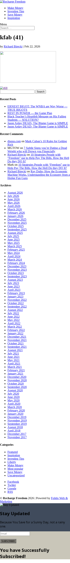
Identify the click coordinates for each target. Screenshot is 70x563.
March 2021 (14, 366)
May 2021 (13, 360)
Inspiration (13, 18)
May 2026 (13, 202)
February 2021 (16, 370)
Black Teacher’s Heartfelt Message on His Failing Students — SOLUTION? (36, 118)
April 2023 (13, 289)
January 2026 (15, 216)
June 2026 (13, 199)
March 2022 (14, 326)
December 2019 (16, 417)
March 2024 (14, 259)
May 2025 (13, 242)
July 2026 (13, 196)
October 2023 (15, 273)
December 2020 (16, 376)
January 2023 (15, 296)
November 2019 (17, 420)
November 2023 (17, 269)
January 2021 (15, 373)
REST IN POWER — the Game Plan (29, 113)
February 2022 (16, 330)
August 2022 (15, 309)
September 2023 (17, 276)
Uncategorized (16, 475)
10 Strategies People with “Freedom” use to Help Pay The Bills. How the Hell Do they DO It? (38, 158)
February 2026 (16, 212)
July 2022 (13, 313)
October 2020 (15, 383)
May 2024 (13, 253)
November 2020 (17, 380)
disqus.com (14, 141)
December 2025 (16, 219)
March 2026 (14, 209)
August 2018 (15, 427)
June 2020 (13, 397)
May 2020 (13, 400)
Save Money (14, 14)
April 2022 (13, 323)
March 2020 (14, 407)
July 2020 (13, 393)
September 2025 (17, 229)
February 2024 (16, 263)
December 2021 (16, 336)
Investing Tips (15, 11)
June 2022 (13, 316)
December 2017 (16, 433)
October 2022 (15, 303)
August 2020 (15, 390)
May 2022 (13, 320)
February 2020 (16, 410)
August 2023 (15, 279)
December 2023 (16, 266)
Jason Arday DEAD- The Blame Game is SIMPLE (37, 123)
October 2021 (15, 343)
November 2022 (17, 299)
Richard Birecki (13, 46)
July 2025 (13, 236)
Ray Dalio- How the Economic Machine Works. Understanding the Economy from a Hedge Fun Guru (38, 175)
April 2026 (13, 206)
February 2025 (16, 249)
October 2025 (15, 226)
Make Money (15, 7)
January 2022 (15, 333)
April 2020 (13, 403)
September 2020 (17, 387)
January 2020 (15, 413)
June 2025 (13, 239)
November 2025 (17, 222)
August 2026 (15, 192)
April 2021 (13, 363)
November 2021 (17, 340)
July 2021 (13, 353)
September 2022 (17, 306)
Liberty (11, 462)
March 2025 (14, 246)
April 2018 (13, 430)
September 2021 (17, 346)
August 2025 (15, 232)
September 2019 (17, 423)
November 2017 (17, 437)
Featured (12, 452)
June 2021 (13, 356)
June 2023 (13, 286)
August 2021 (15, 350)
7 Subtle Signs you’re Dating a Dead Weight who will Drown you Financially (37, 149)
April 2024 (13, 256)
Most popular (15, 468)
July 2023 (13, 283)
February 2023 (16, 293)
